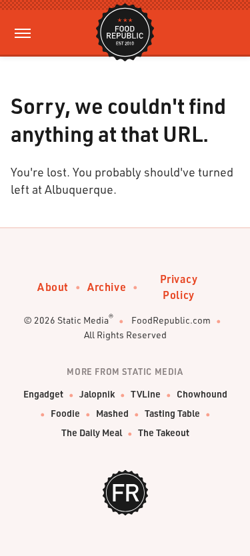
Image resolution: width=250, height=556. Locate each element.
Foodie (65, 413)
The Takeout (163, 432)
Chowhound (202, 394)
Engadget (43, 394)
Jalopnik (97, 394)
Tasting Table (172, 413)
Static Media (83, 320)
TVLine (146, 394)
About (53, 287)
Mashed (112, 413)
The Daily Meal (91, 432)
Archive (106, 287)
